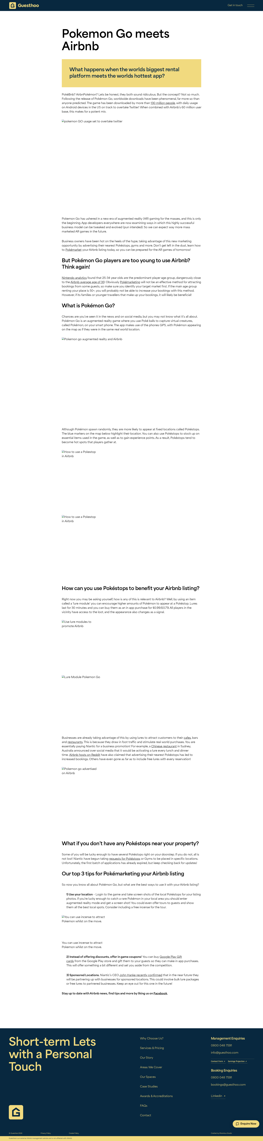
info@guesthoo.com (224, 1053)
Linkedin (216, 1096)
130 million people (163, 103)
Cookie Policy (74, 1133)
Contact (145, 1115)
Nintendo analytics (74, 278)
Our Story (146, 1058)
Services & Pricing (152, 1048)
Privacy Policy (46, 1133)
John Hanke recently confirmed (140, 975)
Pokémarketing (130, 282)
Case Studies (149, 1086)
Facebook (160, 993)
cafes (187, 738)
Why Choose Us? (151, 1038)
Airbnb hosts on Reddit (84, 755)
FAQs (143, 1106)
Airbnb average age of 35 (87, 282)
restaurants (75, 742)
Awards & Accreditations (156, 1096)
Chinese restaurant (164, 746)
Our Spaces (148, 1077)
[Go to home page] (24, 5)
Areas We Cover (151, 1067)
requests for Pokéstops (124, 859)
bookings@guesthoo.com (228, 1085)
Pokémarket (73, 250)
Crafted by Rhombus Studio (221, 1133)
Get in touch (235, 5)
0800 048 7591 (221, 1045)
